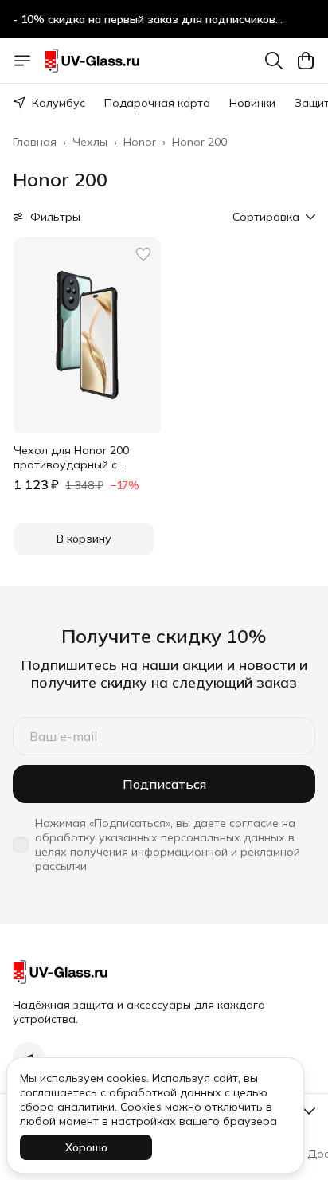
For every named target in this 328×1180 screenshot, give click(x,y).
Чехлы (89, 142)
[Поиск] (273, 60)
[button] (87, 335)
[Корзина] (305, 60)
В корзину (84, 538)
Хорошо (86, 1147)
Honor (139, 142)
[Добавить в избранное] (143, 254)
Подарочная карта (157, 103)
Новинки (252, 103)
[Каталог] (22, 60)
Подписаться (164, 784)
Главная (35, 142)
